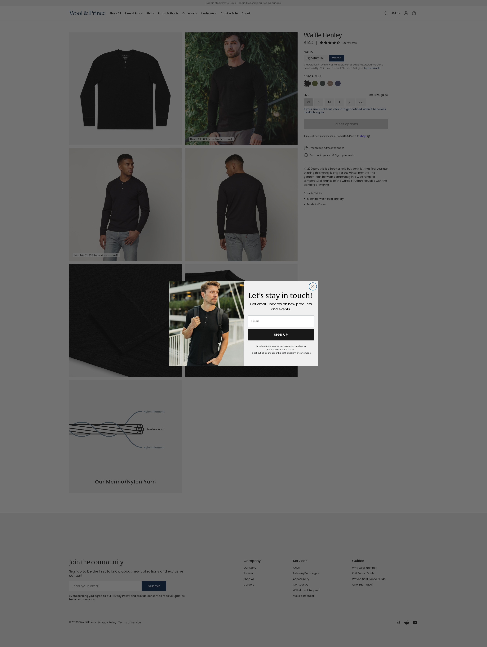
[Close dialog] (313, 286)
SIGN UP (281, 334)
